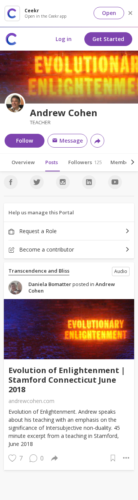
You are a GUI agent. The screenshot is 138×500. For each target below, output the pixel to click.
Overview (23, 162)
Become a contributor (46, 249)
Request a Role (37, 231)
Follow (24, 140)
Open (109, 12)
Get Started (108, 39)
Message (70, 140)
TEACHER (40, 122)
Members (124, 162)
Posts (51, 162)
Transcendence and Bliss (38, 271)
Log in (64, 39)
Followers (85, 162)
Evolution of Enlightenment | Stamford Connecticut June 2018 (66, 380)
